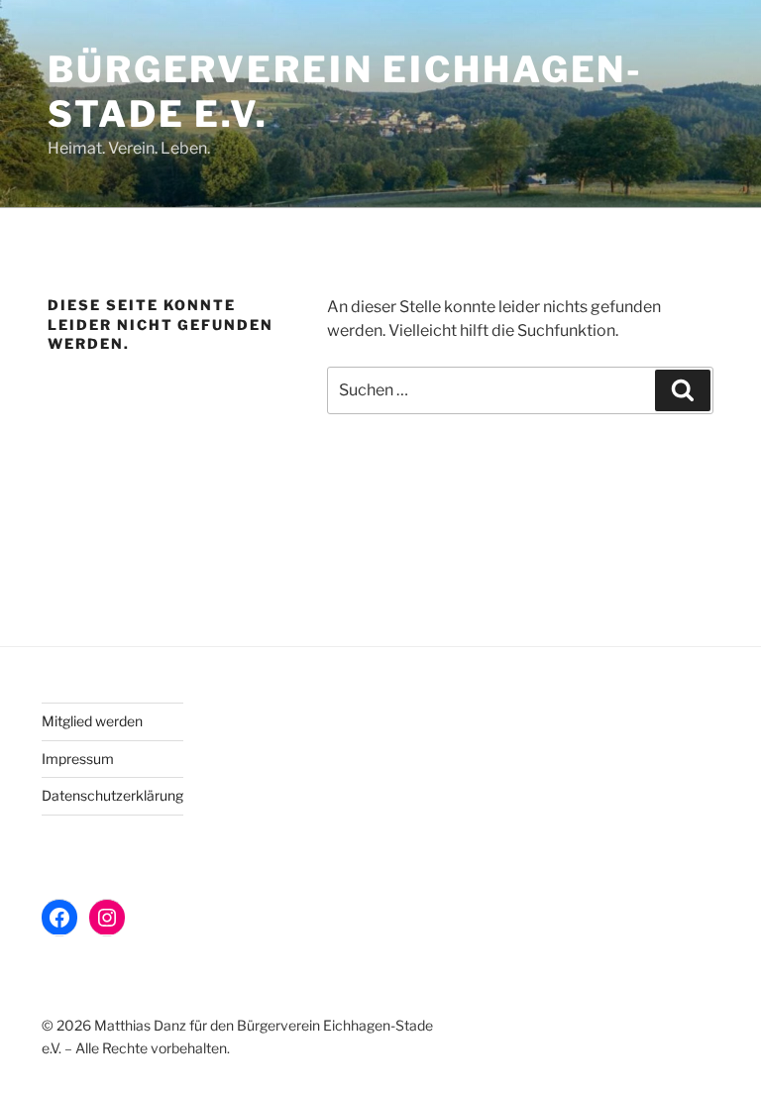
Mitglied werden (92, 720)
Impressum (78, 758)
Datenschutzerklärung (112, 795)
